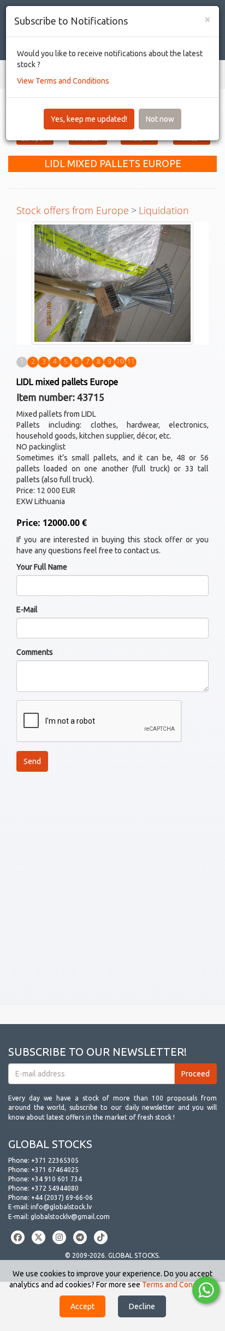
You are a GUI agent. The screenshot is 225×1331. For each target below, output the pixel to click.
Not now (160, 119)
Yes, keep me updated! (89, 119)
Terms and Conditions (179, 1284)
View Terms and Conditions (63, 80)
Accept (82, 1306)
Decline (142, 1306)
